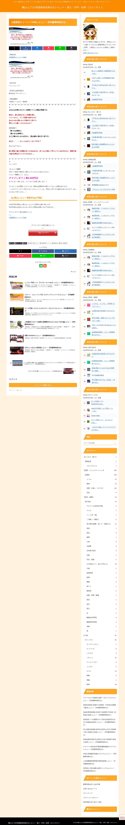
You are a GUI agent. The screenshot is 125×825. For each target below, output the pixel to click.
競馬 (25, 243)
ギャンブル (19, 243)
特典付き (55, 243)
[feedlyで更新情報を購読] (41, 265)
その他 (12, 243)
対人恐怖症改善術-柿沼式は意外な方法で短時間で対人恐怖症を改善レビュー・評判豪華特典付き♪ (99, 732)
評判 (61, 243)
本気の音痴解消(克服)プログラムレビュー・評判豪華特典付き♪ (99, 755)
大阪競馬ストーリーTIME (17, 57)
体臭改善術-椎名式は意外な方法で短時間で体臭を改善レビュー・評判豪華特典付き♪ (99, 740)
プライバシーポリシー (91, 798)
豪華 (66, 243)
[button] (71, 48)
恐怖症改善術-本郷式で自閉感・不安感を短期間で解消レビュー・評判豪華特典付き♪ (99, 706)
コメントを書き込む (43, 385)
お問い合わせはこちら (90, 53)
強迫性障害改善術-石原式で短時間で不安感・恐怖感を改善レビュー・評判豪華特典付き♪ (99, 713)
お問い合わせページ (90, 789)
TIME (31, 243)
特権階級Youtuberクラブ (100, 185)
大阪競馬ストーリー (46, 243)
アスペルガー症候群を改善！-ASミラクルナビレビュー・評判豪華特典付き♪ (99, 699)
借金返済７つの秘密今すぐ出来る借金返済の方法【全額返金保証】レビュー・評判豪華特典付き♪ (99, 722)
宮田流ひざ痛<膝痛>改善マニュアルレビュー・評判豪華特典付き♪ (99, 769)
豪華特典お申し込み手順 (91, 784)
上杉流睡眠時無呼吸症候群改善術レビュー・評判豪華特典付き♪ (99, 762)
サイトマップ (87, 793)
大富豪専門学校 (97, 99)
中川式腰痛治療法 (98, 375)
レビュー (37, 243)
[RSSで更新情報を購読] (45, 265)
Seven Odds (95, 416)
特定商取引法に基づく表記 (92, 802)
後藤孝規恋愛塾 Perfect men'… (102, 223)
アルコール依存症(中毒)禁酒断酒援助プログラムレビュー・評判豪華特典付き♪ (99, 748)
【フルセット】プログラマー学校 (103, 189)
